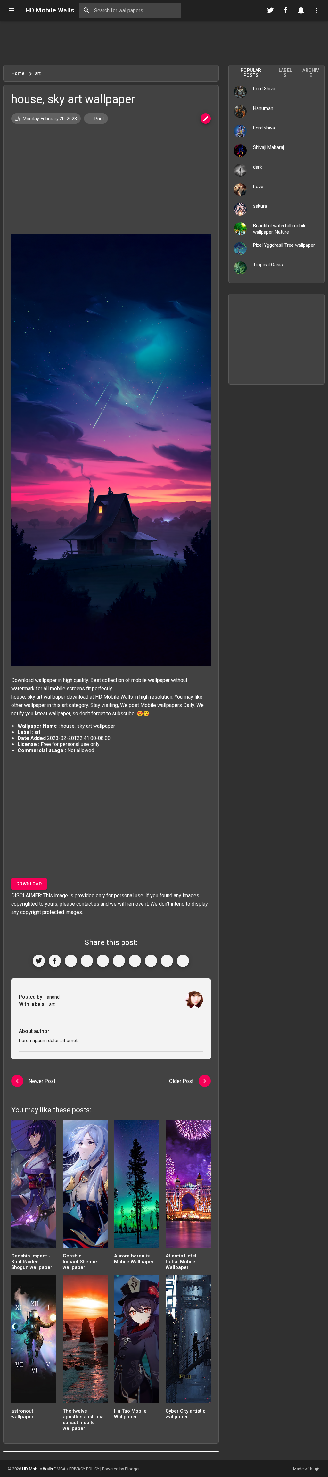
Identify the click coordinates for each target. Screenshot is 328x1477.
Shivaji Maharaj (268, 147)
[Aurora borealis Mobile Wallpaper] (136, 1186)
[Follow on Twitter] (270, 10)
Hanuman (263, 108)
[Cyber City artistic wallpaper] (188, 1341)
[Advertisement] (164, 42)
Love (258, 186)
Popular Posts (251, 73)
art (65, 705)
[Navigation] (11, 10)
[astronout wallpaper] (33, 1341)
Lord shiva (264, 128)
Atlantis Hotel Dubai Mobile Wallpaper (181, 1261)
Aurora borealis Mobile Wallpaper (134, 1259)
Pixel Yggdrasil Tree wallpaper (284, 245)
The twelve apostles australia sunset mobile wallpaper (83, 1419)
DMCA (60, 1468)
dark (257, 167)
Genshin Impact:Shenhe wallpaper (80, 1261)
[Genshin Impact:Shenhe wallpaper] (85, 1186)
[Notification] (301, 10)
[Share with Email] (135, 961)
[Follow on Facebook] (285, 10)
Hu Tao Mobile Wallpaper (130, 1414)
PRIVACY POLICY (84, 1468)
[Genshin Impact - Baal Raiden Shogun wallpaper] (33, 1186)
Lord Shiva (264, 89)
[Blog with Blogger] (151, 961)
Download (29, 883)
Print (99, 118)
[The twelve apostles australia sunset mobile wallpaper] (85, 1341)
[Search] (86, 10)
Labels (285, 73)
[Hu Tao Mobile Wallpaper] (136, 1341)
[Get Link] (167, 961)
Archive (310, 73)
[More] (183, 961)
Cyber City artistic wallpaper (186, 1414)
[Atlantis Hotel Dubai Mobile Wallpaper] (188, 1186)
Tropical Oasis (268, 265)
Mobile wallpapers (161, 705)
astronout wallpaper (22, 1414)
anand (53, 997)
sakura (260, 206)
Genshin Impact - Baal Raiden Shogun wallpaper (31, 1261)
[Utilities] (316, 10)
